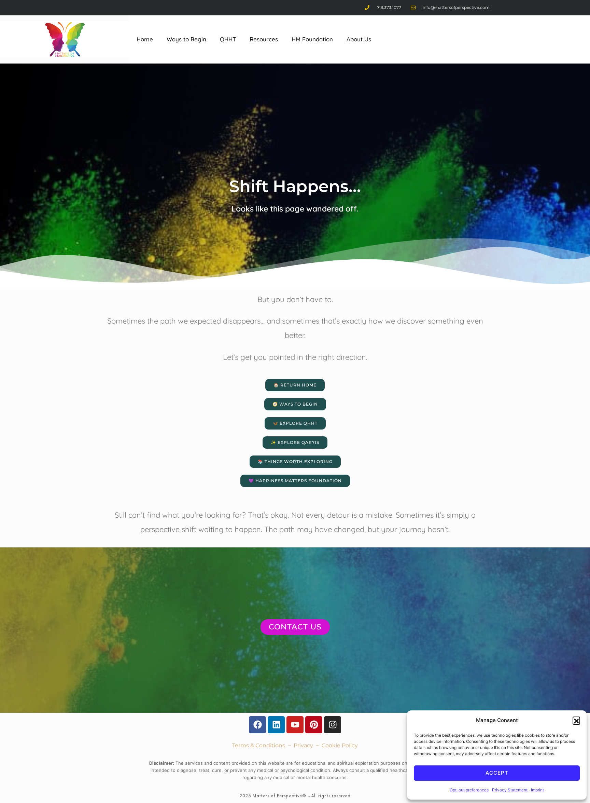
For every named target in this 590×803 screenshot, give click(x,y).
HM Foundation (312, 39)
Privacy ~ (308, 745)
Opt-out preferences (469, 789)
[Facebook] (257, 724)
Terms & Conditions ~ (263, 745)
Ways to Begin (186, 39)
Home (145, 39)
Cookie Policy (340, 745)
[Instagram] (332, 724)
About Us (359, 39)
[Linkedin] (276, 724)
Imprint (537, 789)
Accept (497, 773)
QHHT (228, 39)
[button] (576, 720)
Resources (264, 39)
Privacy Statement (510, 789)
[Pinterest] (313, 724)
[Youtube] (295, 724)
